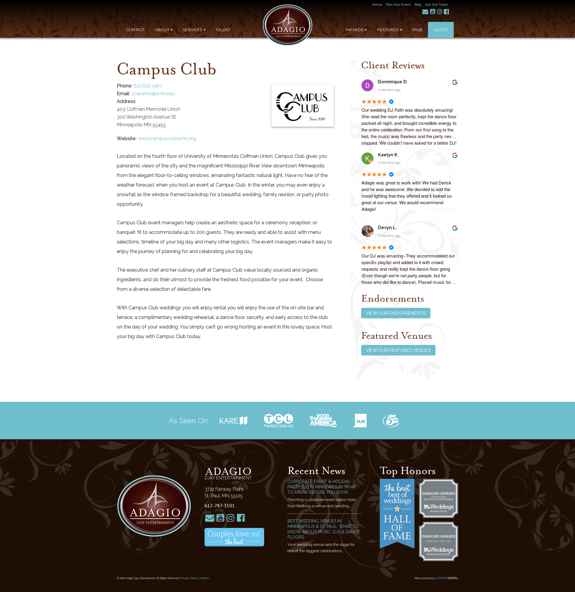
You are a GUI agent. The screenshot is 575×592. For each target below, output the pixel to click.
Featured (388, 30)
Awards (355, 30)
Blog (417, 5)
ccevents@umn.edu (153, 93)
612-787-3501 (220, 505)
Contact (135, 30)
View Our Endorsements (396, 313)
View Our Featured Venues (398, 350)
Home (377, 5)
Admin (204, 578)
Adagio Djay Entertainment (287, 25)
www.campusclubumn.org (167, 138)
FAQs (417, 30)
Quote (441, 30)
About (162, 30)
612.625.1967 (148, 86)
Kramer (447, 578)
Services (192, 30)
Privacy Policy (189, 578)
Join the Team (436, 5)
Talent (223, 30)
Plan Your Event (398, 5)
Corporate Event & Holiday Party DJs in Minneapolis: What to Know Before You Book (322, 487)
